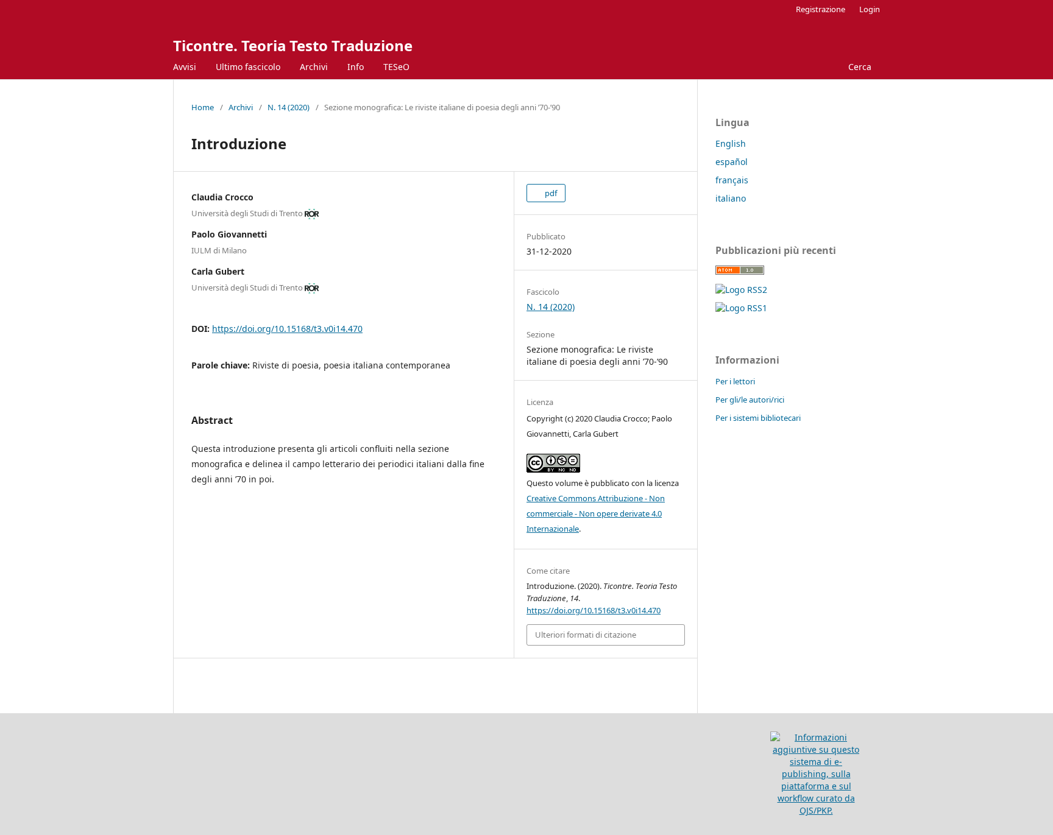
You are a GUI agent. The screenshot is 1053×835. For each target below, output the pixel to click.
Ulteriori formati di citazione (585, 634)
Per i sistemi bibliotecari (758, 417)
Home (202, 107)
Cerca (858, 66)
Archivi (314, 66)
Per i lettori (735, 381)
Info (355, 66)
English (730, 143)
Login (869, 9)
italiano (730, 198)
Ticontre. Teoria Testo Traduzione (293, 45)
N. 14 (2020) (289, 107)
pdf (550, 193)
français (731, 180)
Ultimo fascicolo (248, 66)
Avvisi (184, 66)
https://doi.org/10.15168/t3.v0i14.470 (287, 328)
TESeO (396, 66)
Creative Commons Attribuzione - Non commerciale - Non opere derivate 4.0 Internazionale (595, 513)
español (731, 161)
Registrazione (820, 9)
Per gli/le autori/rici (749, 399)
